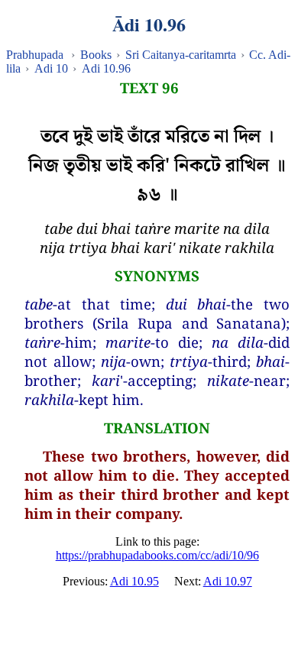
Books (96, 54)
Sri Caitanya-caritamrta (180, 54)
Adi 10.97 (227, 581)
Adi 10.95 (134, 581)
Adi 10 (51, 68)
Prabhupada (34, 54)
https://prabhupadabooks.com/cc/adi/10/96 (157, 555)
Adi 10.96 (106, 68)
